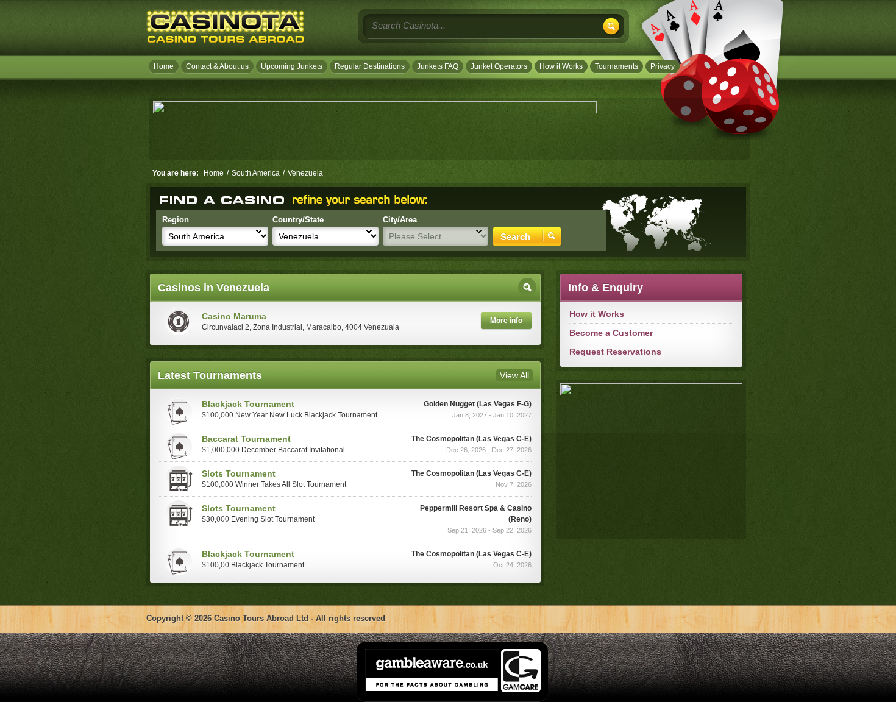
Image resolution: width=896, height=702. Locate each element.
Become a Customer (611, 333)
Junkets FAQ (437, 66)
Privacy (662, 66)
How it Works (561, 66)
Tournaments (616, 66)
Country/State (298, 219)
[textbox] (453, 25)
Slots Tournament (239, 473)
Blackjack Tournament (248, 404)
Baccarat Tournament (246, 439)
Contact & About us (217, 66)
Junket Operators (499, 66)
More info (506, 320)
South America (256, 173)
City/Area (400, 219)
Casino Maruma (234, 316)
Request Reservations (615, 351)
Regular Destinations (370, 66)
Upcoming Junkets (291, 66)
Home (164, 66)
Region (175, 219)
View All (514, 375)
